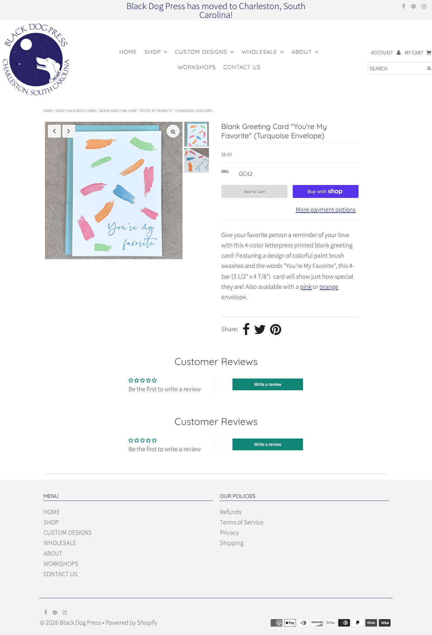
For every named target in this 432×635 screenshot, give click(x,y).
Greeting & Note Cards (76, 111)
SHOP (153, 51)
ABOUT (302, 51)
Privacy (229, 532)
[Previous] (54, 131)
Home (48, 111)
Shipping (232, 543)
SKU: (225, 171)
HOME (128, 51)
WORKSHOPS (197, 67)
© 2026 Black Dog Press (70, 622)
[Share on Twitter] (260, 329)
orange (328, 286)
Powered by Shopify (131, 622)
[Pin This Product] (275, 329)
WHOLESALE (259, 51)
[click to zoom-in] (173, 131)
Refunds (231, 512)
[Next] (68, 131)
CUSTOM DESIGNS (201, 51)
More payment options (326, 209)
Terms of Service (242, 522)
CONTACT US (241, 67)
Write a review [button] (267, 384)
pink (306, 286)
